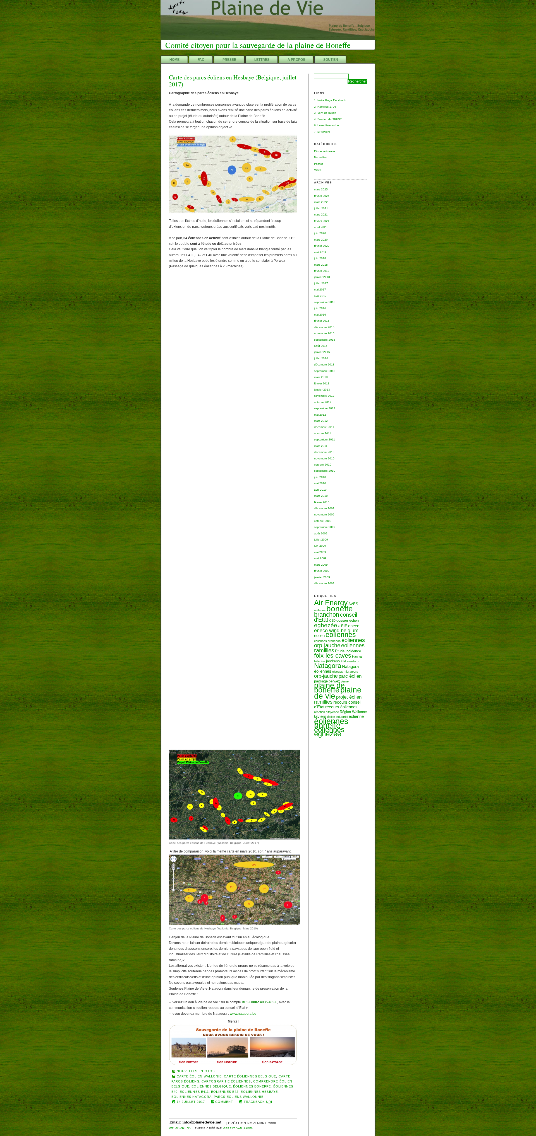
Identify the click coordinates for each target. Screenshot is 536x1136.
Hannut (357, 656)
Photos (318, 163)
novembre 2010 (324, 458)
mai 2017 (320, 289)
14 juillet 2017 (191, 1101)
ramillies (323, 702)
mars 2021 (321, 214)
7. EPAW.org (322, 131)
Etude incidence (324, 151)
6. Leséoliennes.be (326, 125)
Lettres (261, 60)
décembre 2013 (324, 364)
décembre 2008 (324, 583)
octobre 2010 (322, 464)
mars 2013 (321, 377)
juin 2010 (320, 477)
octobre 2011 (322, 433)
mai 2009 (320, 552)
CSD (332, 620)
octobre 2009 (322, 520)
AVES (353, 604)
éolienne (356, 716)
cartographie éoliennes (226, 1081)
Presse (229, 60)
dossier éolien (347, 620)
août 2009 (320, 533)
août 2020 (320, 227)
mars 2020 (321, 239)
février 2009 (321, 570)
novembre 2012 (324, 395)
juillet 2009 (321, 539)
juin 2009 (320, 545)
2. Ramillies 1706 (325, 106)
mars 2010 (321, 495)
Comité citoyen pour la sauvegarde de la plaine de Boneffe (258, 45)
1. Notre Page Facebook (330, 100)
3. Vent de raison (325, 112)
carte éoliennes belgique (250, 1076)
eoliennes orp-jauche (339, 642)
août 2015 (320, 345)
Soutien (330, 60)
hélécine (319, 661)
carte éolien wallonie (199, 1076)
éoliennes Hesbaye (259, 1091)
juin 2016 (320, 308)
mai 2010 (320, 483)
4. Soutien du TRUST (328, 119)
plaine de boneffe (329, 687)
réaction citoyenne (326, 712)
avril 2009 (320, 558)
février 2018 (321, 270)
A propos (296, 60)
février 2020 (321, 245)
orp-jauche (326, 676)
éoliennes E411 (194, 1091)
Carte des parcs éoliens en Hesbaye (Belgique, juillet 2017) (232, 80)
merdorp (352, 661)
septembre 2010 (324, 470)
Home (174, 60)
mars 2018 (321, 264)
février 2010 (321, 502)
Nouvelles (320, 157)
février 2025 (321, 195)
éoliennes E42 (224, 1091)
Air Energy (331, 603)
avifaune (320, 610)
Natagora (327, 665)
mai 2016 (320, 314)
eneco (353, 625)
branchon (326, 614)
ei (339, 626)
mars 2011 (320, 445)
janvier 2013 (322, 389)
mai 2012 (320, 414)
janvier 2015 (322, 351)
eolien (319, 635)
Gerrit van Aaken (238, 1128)
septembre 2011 (324, 439)
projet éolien (349, 697)
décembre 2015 (324, 327)
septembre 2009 (324, 527)
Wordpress (180, 1128)
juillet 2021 (321, 208)
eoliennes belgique (211, 1086)
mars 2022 (321, 202)
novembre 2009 (324, 514)
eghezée (325, 625)
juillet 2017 (321, 283)
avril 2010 (320, 489)
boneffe (339, 608)
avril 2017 (320, 295)
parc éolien (350, 676)
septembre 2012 (324, 408)
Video (318, 169)
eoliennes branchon (327, 641)
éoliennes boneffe (331, 723)
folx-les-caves (332, 655)
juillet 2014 (321, 358)
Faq (201, 60)
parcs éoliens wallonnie (239, 1096)
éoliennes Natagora (191, 1096)
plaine (345, 681)
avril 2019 (320, 252)
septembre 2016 (324, 302)
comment (224, 1101)
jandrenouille (336, 661)
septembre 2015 (324, 339)
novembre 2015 (324, 333)
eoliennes (341, 634)
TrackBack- (258, 1101)
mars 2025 (321, 189)
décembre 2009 (324, 508)
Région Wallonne (353, 712)
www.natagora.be (243, 1014)
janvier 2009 (322, 577)
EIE (344, 626)
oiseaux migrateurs (345, 671)
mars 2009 (321, 564)
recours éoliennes (341, 706)
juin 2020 (320, 233)
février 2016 (321, 320)
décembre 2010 (324, 452)
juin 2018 (320, 258)
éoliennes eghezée (329, 732)
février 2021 (321, 220)
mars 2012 (321, 420)
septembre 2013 (324, 370)
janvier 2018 (322, 276)
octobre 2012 (322, 402)
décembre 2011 (324, 426)
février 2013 (321, 383)
